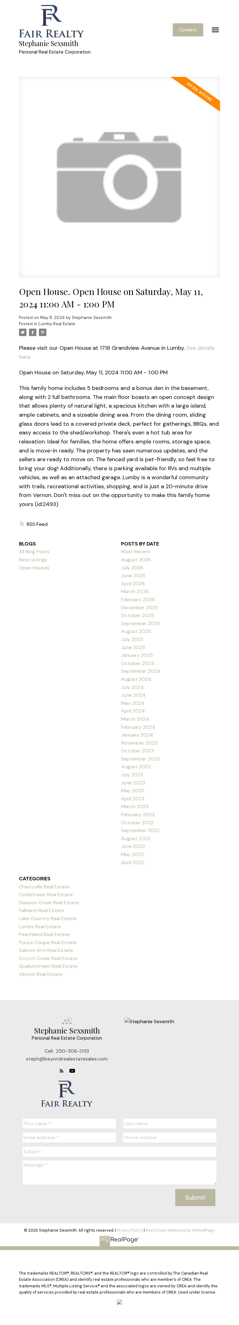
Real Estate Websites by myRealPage (180, 1230)
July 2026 (132, 567)
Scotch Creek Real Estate (48, 958)
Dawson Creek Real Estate (49, 902)
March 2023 (134, 806)
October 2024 (137, 663)
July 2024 (132, 687)
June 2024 (133, 695)
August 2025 (136, 631)
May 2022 (132, 854)
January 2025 (137, 655)
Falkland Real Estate (41, 910)
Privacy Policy (130, 1230)
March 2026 (135, 591)
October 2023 (137, 750)
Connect (188, 30)
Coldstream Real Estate (46, 894)
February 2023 (138, 814)
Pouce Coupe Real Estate (48, 942)
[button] (188, 29)
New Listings (33, 559)
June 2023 (133, 783)
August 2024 (136, 679)
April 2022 (132, 862)
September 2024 (140, 671)
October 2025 (137, 615)
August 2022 (136, 838)
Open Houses (34, 567)
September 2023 (140, 759)
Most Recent (135, 551)
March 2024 (135, 719)
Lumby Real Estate (57, 323)
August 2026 (136, 559)
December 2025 (139, 607)
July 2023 (132, 774)
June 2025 (133, 647)
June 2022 (133, 846)
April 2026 (133, 583)
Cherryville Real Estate (44, 886)
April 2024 (133, 711)
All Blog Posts (34, 551)
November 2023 (139, 743)
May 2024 (132, 703)
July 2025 (132, 639)
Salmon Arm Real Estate (46, 950)
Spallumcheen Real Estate (48, 966)
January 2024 (137, 735)
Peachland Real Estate (44, 934)
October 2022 (137, 822)
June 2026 (133, 575)
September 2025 (140, 623)
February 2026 (138, 599)
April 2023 (132, 798)
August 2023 (136, 766)
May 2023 (132, 790)
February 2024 (138, 727)
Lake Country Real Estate (48, 918)
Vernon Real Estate (41, 974)
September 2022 (140, 830)
